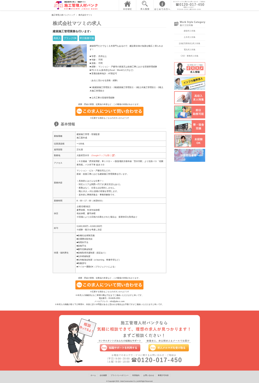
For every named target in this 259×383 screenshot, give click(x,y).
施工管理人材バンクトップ (63, 15)
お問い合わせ (148, 375)
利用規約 (136, 375)
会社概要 (103, 375)
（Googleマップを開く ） (103, 155)
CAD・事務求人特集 (189, 56)
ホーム (93, 375)
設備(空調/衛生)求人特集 (189, 43)
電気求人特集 (189, 49)
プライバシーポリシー (120, 375)
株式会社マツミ (85, 15)
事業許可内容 (163, 375)
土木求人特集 (189, 37)
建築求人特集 (189, 31)
